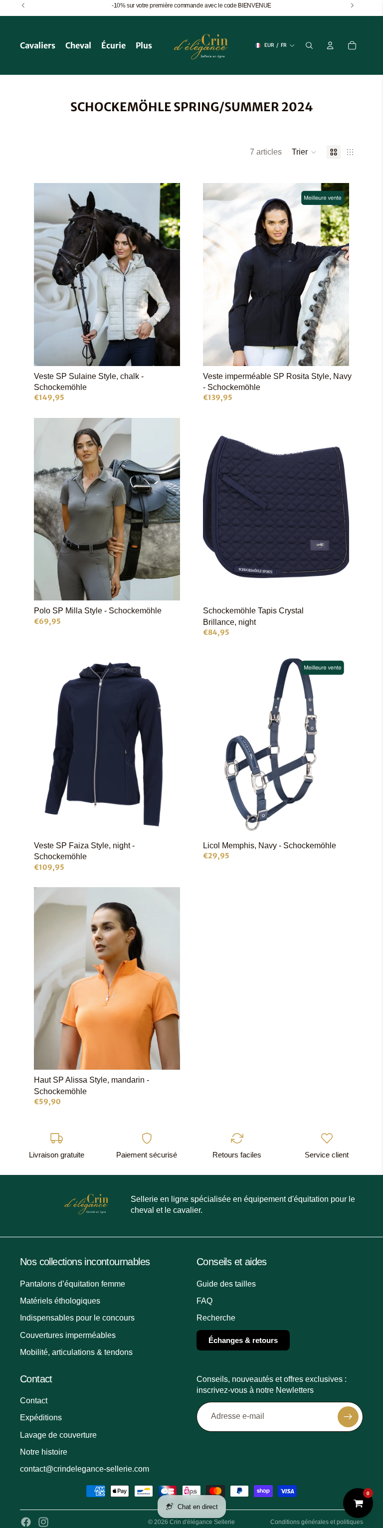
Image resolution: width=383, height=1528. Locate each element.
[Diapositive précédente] (49, 274)
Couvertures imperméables (68, 1335)
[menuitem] (144, 45)
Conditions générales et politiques (316, 1522)
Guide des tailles (226, 1284)
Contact (33, 1400)
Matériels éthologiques (60, 1301)
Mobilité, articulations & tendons (76, 1352)
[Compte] (330, 45)
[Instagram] (43, 1522)
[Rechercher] (309, 45)
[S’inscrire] (348, 1416)
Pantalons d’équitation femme (72, 1284)
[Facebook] (26, 1522)
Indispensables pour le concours (77, 1318)
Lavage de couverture (58, 1435)
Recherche (215, 1318)
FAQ (204, 1301)
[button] (304, 152)
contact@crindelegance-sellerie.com (84, 1469)
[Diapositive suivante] (165, 274)
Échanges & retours (243, 1340)
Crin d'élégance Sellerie (202, 1522)
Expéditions (41, 1417)
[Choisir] (165, 351)
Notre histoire (43, 1452)
